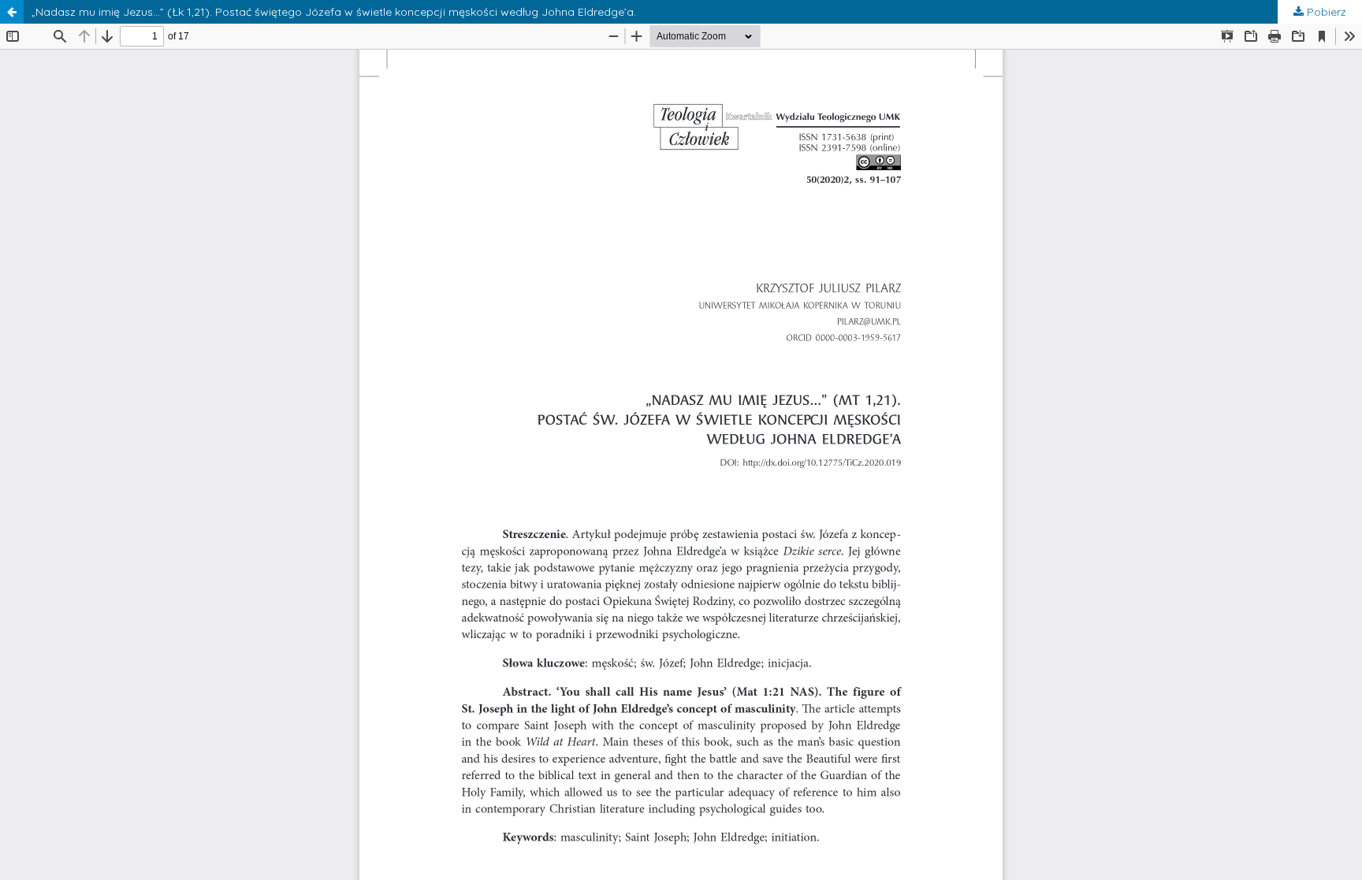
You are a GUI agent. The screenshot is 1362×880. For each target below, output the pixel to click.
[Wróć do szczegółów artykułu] (12, 12)
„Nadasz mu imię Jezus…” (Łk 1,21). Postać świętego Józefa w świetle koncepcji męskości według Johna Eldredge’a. (334, 12)
